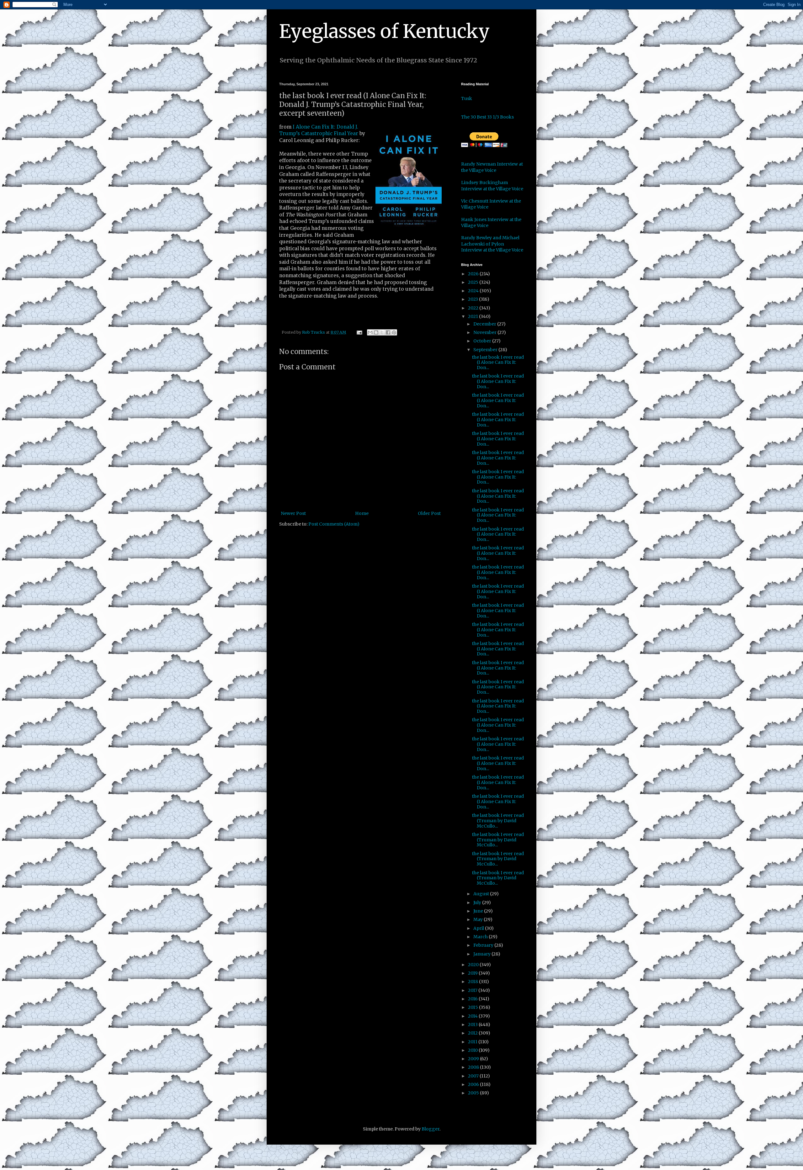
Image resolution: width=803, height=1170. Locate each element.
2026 (474, 274)
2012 (473, 1033)
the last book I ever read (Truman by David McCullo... (498, 821)
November (485, 332)
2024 (474, 291)
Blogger (430, 1129)
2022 (473, 308)
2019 (473, 973)
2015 (473, 1007)
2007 (474, 1076)
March (481, 937)
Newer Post (293, 513)
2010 (473, 1050)
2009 (474, 1058)
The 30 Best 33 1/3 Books (487, 117)
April (479, 928)
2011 (473, 1042)
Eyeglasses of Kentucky (384, 31)
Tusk (466, 98)
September (485, 349)
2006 (474, 1084)
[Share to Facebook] (388, 332)
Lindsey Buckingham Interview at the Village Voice (492, 186)
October (482, 341)
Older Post (429, 513)
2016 (473, 999)
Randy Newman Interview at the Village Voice (492, 167)
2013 (473, 1024)
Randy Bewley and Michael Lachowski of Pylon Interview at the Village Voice (492, 244)
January (482, 954)
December (485, 324)
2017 (473, 990)
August (481, 894)
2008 (474, 1067)
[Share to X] (382, 332)
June (478, 911)
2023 (473, 299)
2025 (473, 282)
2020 (474, 964)
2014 (473, 1016)
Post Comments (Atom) (333, 524)
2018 (473, 981)
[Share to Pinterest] (394, 332)
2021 (473, 316)
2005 (474, 1093)
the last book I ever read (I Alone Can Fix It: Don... (498, 362)
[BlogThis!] (376, 332)
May (478, 919)
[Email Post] (359, 332)
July (477, 902)
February (483, 945)
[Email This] (370, 332)
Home (362, 513)
